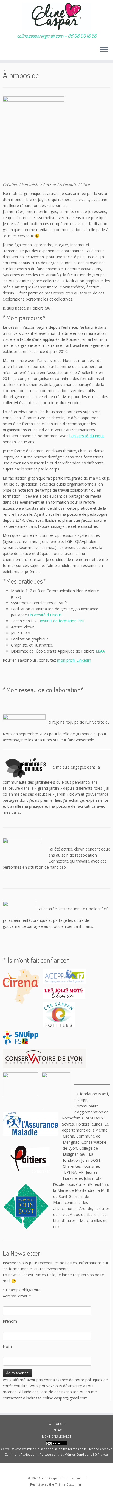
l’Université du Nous (86, 435)
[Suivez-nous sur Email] (16, 1469)
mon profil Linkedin (74, 660)
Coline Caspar (49, 1478)
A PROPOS (56, 1424)
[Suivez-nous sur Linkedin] (9, 1469)
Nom (7, 1346)
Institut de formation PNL (62, 620)
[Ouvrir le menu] (104, 50)
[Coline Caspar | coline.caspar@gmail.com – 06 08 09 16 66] (56, 16)
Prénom (10, 1321)
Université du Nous (45, 614)
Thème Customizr (68, 1484)
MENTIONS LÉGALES (56, 1436)
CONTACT (56, 1430)
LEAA (100, 651)
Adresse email (17, 1296)
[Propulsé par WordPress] (83, 1477)
